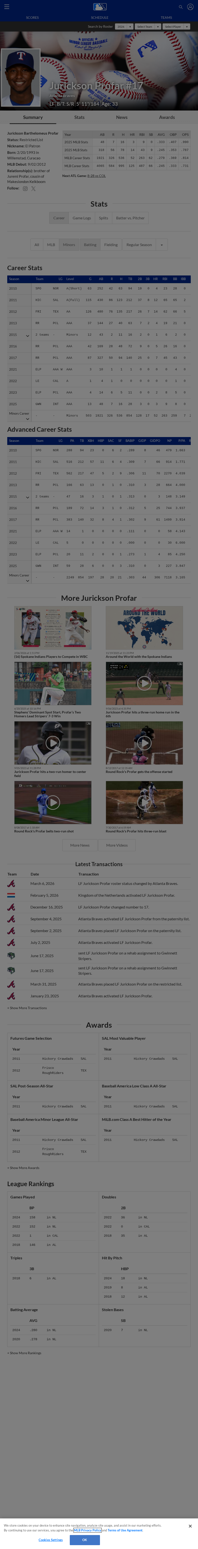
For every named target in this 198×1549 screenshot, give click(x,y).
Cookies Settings (51, 1540)
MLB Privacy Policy (87, 1530)
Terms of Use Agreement (125, 1530)
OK (84, 1540)
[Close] (190, 1526)
